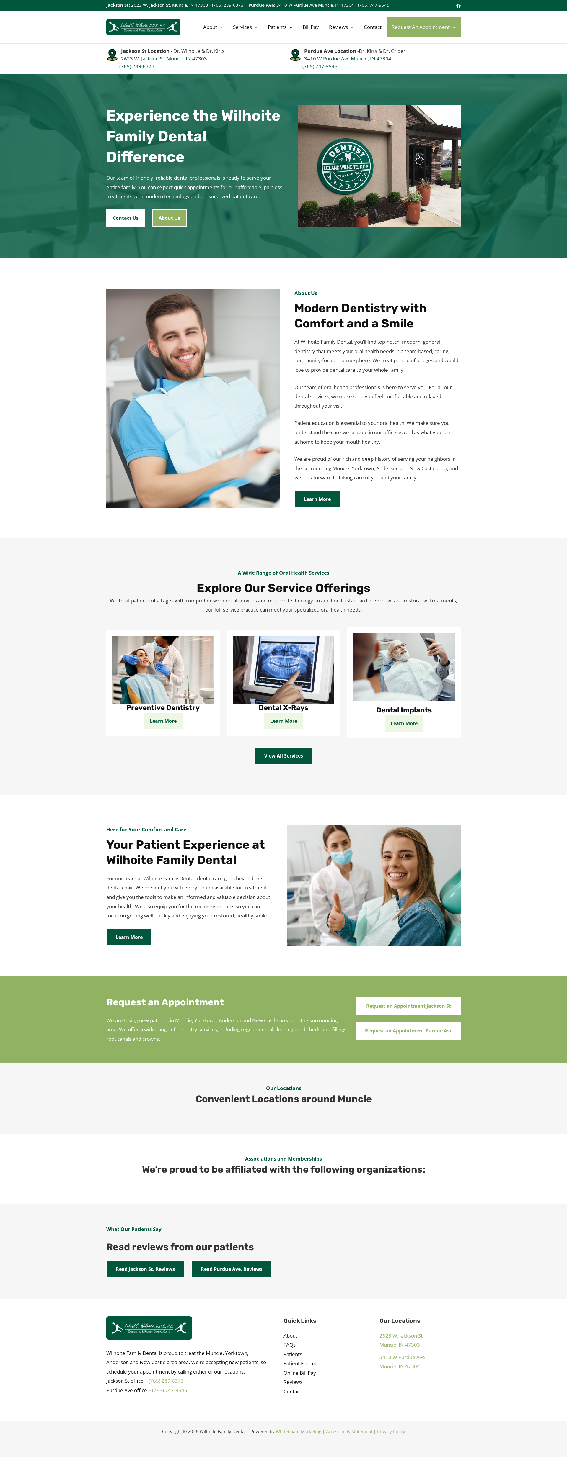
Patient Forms (300, 1363)
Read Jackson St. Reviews (145, 1269)
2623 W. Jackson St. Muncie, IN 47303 (169, 5)
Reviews (338, 27)
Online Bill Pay (300, 1372)
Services (242, 27)
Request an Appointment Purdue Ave (408, 1030)
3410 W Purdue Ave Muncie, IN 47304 (315, 5)
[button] (220, 27)
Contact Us (126, 218)
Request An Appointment (421, 27)
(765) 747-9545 (374, 5)
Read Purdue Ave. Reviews (232, 1269)
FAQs (290, 1344)
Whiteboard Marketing (298, 1431)
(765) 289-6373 (228, 5)
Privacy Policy (391, 1431)
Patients (277, 27)
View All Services (283, 756)
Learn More (317, 499)
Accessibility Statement (349, 1431)
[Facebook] (458, 6)
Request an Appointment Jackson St (408, 1006)
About (210, 27)
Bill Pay (311, 27)
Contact (373, 27)
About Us (169, 218)
